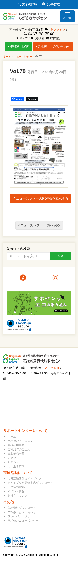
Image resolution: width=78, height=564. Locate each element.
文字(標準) (29, 4)
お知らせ (13, 462)
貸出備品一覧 (16, 453)
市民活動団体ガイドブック (24, 478)
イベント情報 (16, 491)
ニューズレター (23, 56)
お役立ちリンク (17, 495)
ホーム (7, 56)
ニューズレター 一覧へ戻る (39, 225)
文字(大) (53, 4)
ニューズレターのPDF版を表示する (41, 198)
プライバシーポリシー (22, 516)
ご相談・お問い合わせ (53, 46)
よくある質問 (16, 466)
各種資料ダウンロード (22, 507)
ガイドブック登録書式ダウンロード (30, 482)
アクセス (59, 29)
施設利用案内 (19, 46)
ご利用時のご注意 (19, 449)
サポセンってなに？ (20, 440)
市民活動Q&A (16, 487)
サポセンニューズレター (23, 520)
